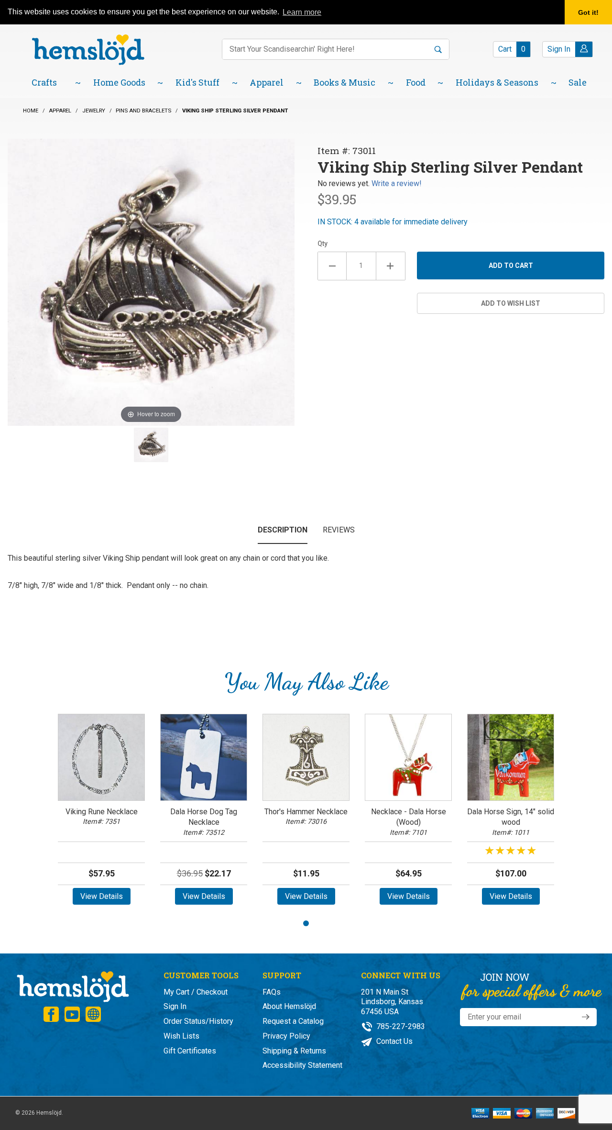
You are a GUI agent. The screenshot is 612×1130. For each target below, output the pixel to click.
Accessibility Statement (302, 1065)
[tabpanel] (101, 812)
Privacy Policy (286, 1036)
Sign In (175, 1006)
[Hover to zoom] (151, 281)
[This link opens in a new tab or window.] (51, 1014)
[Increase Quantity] (390, 266)
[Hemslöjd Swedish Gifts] (72, 985)
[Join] (586, 1017)
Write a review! (397, 183)
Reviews (339, 529)
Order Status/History (198, 1021)
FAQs (271, 992)
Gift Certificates (190, 1050)
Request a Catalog (293, 1021)
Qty (322, 243)
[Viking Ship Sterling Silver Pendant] (151, 445)
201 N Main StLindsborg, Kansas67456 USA (392, 1002)
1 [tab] (306, 923)
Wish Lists (181, 1036)
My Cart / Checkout (196, 992)
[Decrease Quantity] (332, 266)
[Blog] (93, 1014)
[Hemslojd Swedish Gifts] (88, 49)
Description (282, 529)
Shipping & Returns (294, 1050)
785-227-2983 (399, 1026)
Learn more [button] (302, 12)
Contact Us (393, 1041)
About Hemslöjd (289, 1006)
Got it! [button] (588, 12)
